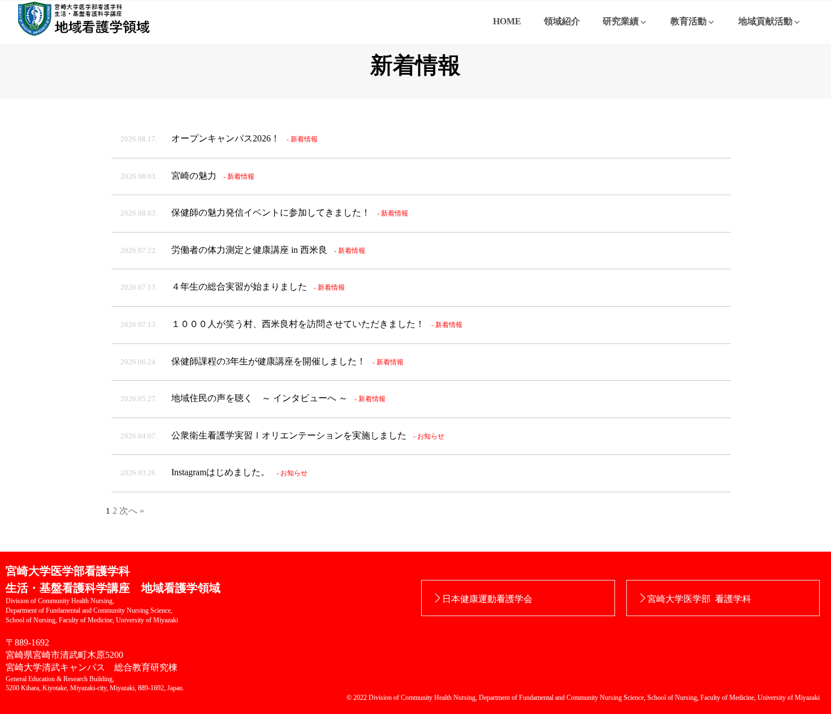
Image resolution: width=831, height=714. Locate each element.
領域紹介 (562, 21)
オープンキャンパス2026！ (219, 138)
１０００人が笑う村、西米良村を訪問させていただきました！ (291, 324)
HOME (507, 21)
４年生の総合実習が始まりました (232, 286)
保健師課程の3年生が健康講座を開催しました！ (262, 361)
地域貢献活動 (765, 21)
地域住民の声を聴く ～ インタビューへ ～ (253, 398)
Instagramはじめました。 (214, 472)
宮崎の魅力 (187, 175)
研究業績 (621, 21)
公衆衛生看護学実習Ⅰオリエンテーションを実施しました (282, 435)
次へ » (131, 510)
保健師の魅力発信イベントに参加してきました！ (264, 212)
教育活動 (688, 21)
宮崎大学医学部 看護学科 (699, 598)
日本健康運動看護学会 (487, 598)
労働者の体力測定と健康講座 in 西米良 (242, 250)
